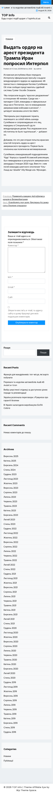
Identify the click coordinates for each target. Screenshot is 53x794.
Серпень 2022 (10, 546)
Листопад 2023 (11, 478)
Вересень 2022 (11, 542)
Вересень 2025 (11, 456)
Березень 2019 (10, 723)
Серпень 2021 (10, 591)
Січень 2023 (9, 524)
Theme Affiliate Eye (35, 787)
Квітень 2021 (9, 610)
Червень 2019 (10, 709)
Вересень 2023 (11, 487)
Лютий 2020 (9, 673)
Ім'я (10, 277)
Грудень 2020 (10, 628)
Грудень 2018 (10, 732)
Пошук (7, 347)
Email (11, 287)
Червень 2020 (10, 655)
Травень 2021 (10, 605)
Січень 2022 (9, 569)
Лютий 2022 (9, 564)
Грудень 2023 (10, 474)
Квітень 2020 (10, 664)
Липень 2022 (10, 551)
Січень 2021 (9, 623)
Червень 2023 (10, 501)
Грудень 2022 (10, 528)
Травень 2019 (10, 713)
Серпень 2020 (10, 646)
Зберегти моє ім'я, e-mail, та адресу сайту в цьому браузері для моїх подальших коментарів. (25, 313)
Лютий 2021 (9, 619)
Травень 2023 (10, 506)
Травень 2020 (10, 659)
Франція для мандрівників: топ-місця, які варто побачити (26, 376)
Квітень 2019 (9, 718)
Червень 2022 (10, 555)
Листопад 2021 (10, 578)
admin (39, 69)
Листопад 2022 (11, 533)
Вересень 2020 (11, 641)
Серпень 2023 (10, 492)
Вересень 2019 (11, 695)
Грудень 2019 (10, 682)
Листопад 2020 (11, 632)
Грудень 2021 (10, 573)
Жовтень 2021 (10, 582)
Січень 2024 (10, 469)
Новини (9, 38)
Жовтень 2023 (10, 483)
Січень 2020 (9, 677)
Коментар (13, 245)
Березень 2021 (10, 614)
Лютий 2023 (9, 519)
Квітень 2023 (10, 510)
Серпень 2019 (10, 700)
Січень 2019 (9, 727)
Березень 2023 (11, 515)
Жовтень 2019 (10, 691)
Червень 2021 (10, 600)
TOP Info (8, 15)
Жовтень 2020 (10, 637)
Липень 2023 (10, 496)
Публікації (8, 760)
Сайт (10, 297)
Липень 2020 (10, 650)
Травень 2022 (10, 560)
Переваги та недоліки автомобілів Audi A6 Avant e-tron (24, 384)
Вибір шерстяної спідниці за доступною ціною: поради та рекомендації (26, 391)
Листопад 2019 (10, 686)
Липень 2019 (9, 704)
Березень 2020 (11, 668)
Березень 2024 (11, 465)
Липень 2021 (9, 596)
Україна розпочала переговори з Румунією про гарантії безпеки (26, 399)
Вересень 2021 (11, 587)
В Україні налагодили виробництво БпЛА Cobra (23, 407)
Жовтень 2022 (10, 537)
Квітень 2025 (10, 460)
